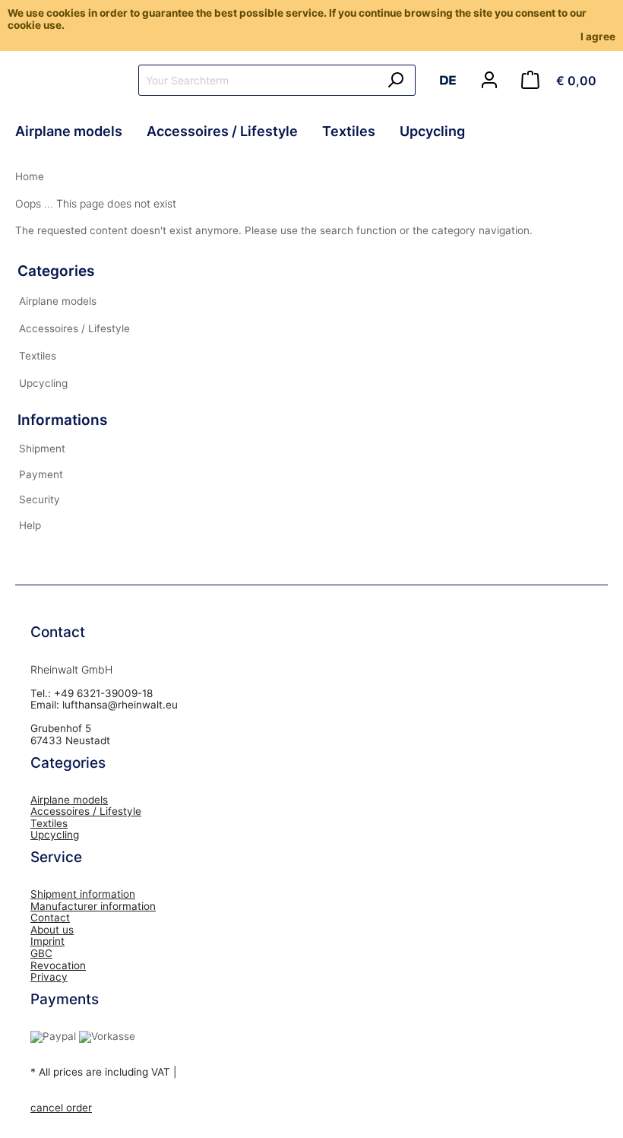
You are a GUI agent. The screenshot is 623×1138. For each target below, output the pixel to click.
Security (39, 499)
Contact (50, 917)
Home (29, 176)
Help (30, 525)
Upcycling (43, 383)
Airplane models (57, 301)
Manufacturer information (93, 906)
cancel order (61, 1108)
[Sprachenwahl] (453, 83)
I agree (597, 36)
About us (52, 930)
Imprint (47, 941)
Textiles (37, 356)
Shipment (42, 448)
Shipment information (82, 894)
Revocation (58, 965)
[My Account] (489, 81)
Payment (41, 474)
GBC (41, 953)
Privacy (49, 977)
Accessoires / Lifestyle (74, 328)
